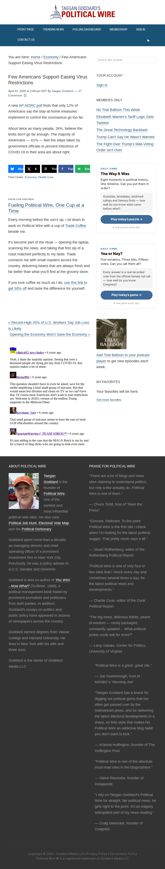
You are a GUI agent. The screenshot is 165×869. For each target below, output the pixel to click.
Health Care (46, 177)
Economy (31, 177)
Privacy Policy (97, 853)
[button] (25, 95)
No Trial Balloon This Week (118, 110)
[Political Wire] (82, 12)
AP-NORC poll (30, 105)
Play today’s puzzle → (126, 219)
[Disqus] (49, 396)
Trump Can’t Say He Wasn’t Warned (125, 137)
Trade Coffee (75, 226)
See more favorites (108, 399)
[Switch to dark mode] (148, 40)
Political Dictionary (36, 529)
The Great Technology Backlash (122, 130)
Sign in (101, 85)
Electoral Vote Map (54, 523)
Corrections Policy (123, 853)
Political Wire (54, 494)
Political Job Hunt (23, 523)
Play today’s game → (126, 295)
